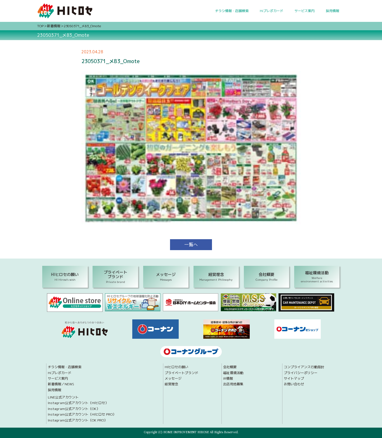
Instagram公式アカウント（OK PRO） (77, 420)
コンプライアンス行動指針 (304, 367)
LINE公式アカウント (63, 397)
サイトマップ (294, 379)
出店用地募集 (233, 384)
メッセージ (173, 379)
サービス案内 (304, 10)
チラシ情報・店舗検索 (232, 10)
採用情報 (332, 10)
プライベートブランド (181, 373)
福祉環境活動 (233, 373)
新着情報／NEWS (61, 384)
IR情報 (228, 379)
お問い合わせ (294, 384)
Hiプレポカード (271, 10)
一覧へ (191, 244)
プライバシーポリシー (300, 373)
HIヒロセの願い (176, 367)
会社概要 (230, 367)
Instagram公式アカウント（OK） (74, 409)
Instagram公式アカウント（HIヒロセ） (78, 403)
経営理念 (171, 384)
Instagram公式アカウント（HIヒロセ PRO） (82, 414)
